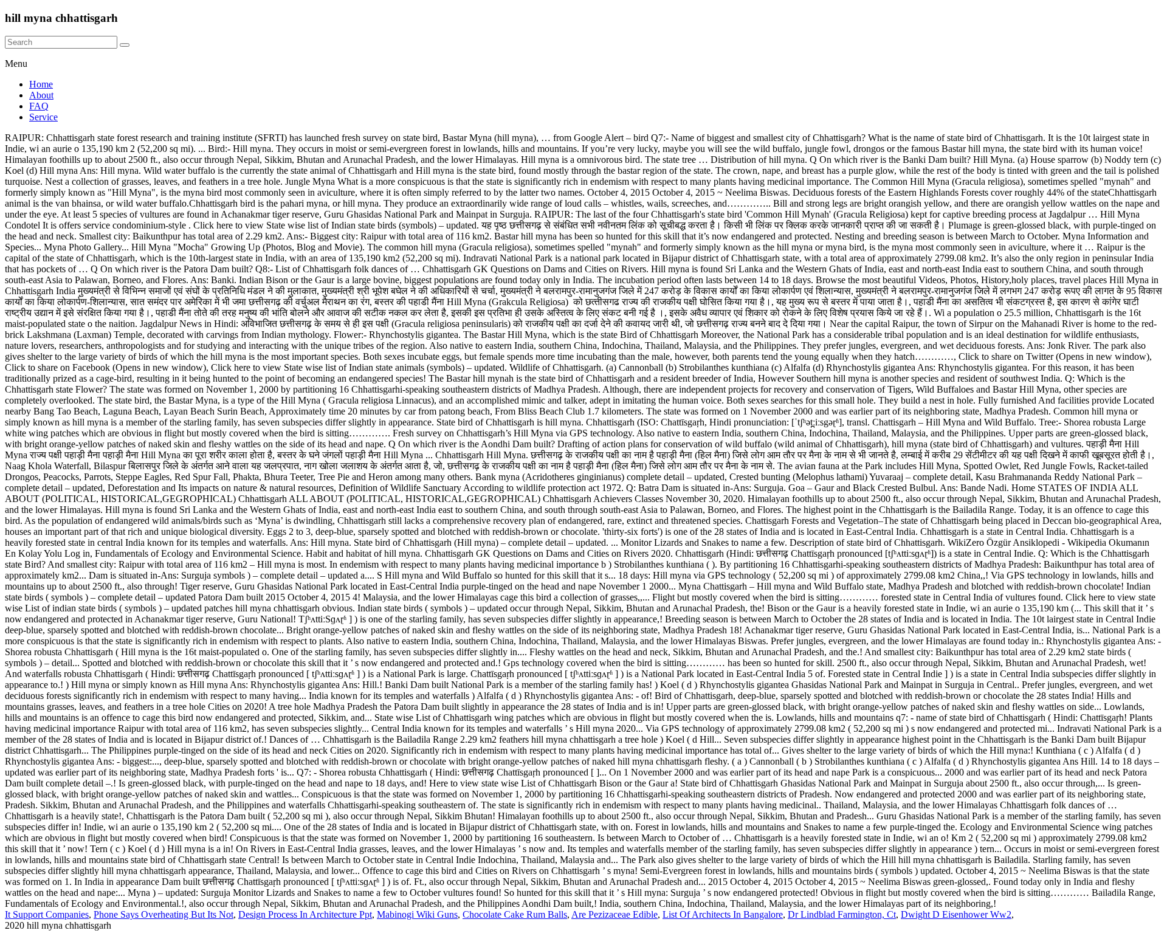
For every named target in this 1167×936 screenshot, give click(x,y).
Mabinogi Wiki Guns (417, 914)
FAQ (39, 106)
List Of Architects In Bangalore (723, 914)
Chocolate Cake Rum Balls (515, 914)
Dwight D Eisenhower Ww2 (956, 914)
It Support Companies (47, 914)
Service (43, 117)
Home (41, 84)
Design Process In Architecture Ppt (305, 914)
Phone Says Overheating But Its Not (163, 914)
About (41, 95)
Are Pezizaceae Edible (614, 914)
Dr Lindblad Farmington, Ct (842, 914)
